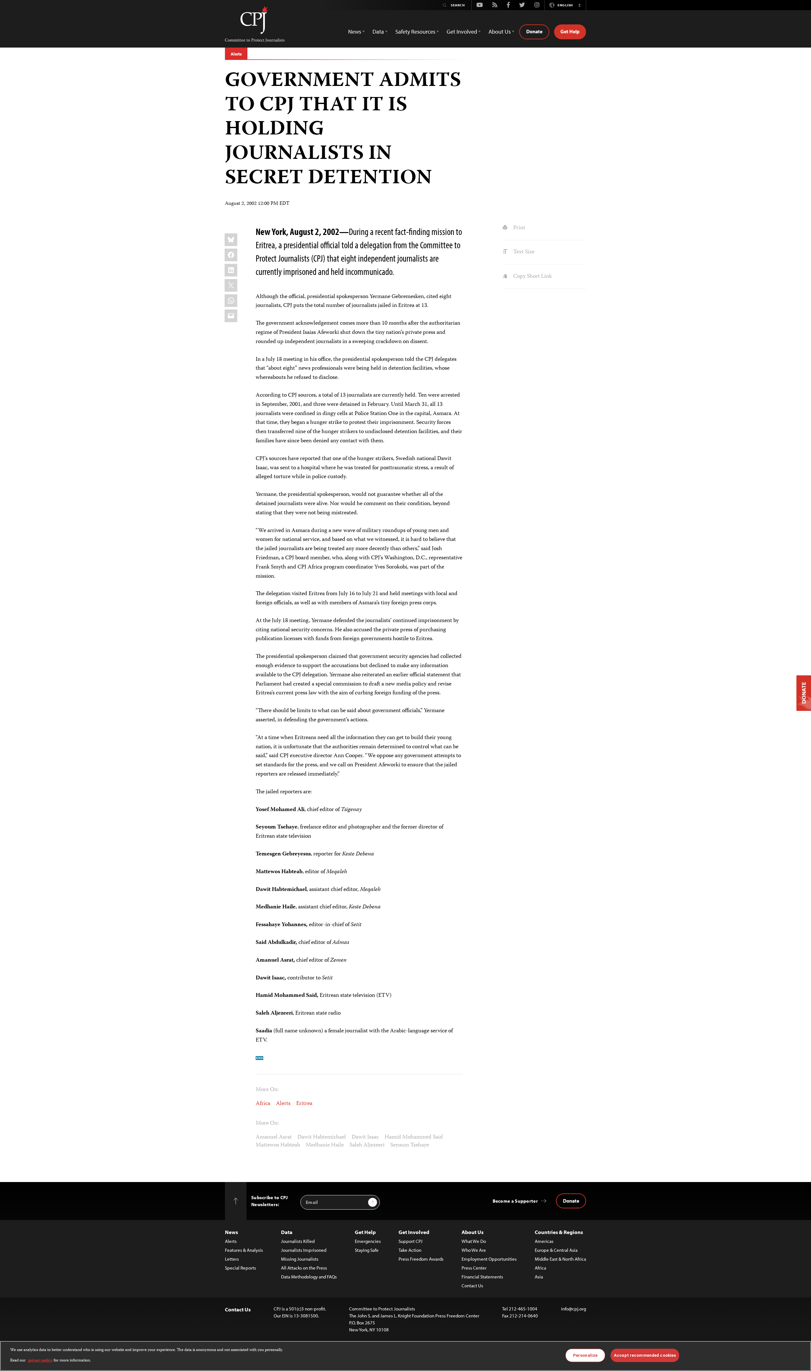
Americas (544, 1241)
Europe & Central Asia (556, 1250)
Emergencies (368, 1241)
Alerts (236, 54)
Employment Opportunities (489, 1259)
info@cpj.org (573, 1309)
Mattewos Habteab (278, 1145)
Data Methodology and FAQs (309, 1277)
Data (286, 1232)
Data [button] (378, 31)
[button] (579, 5)
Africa (263, 1103)
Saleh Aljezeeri (367, 1145)
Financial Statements (482, 1277)
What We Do (474, 1241)
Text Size (523, 252)
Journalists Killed (298, 1241)
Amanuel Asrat (274, 1137)
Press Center (474, 1268)
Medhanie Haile (325, 1145)
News (231, 1232)
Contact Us (472, 1286)
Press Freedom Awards (421, 1259)
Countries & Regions (559, 1232)
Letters (232, 1259)
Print (518, 228)
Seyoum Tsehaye (409, 1145)
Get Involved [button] (462, 31)
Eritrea (304, 1103)
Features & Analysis (244, 1250)
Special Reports (240, 1268)
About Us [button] (500, 31)
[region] (405, 1356)
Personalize (585, 1355)
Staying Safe (367, 1250)
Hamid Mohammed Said (414, 1137)
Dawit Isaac (365, 1137)
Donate (534, 31)
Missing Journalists (299, 1259)
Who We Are (474, 1250)
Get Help (570, 31)
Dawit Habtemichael (321, 1137)
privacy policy (40, 1360)
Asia (539, 1277)
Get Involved (414, 1232)
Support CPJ (411, 1241)
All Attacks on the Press (304, 1268)
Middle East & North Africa (560, 1259)
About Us (472, 1232)
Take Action (410, 1250)
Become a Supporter (515, 1201)
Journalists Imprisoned (303, 1250)
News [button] (354, 31)
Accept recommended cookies (645, 1355)
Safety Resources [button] (415, 31)
